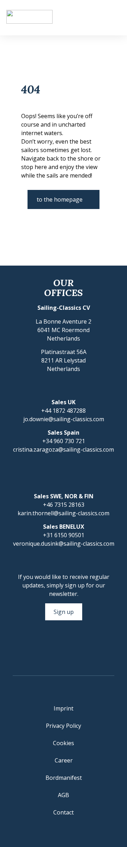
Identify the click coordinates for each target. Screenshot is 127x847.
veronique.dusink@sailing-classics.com (63, 543)
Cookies (63, 743)
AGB (63, 795)
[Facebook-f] (42, 646)
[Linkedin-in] (84, 646)
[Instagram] (56, 646)
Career (64, 760)
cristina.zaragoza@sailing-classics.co (61, 449)
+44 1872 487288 (63, 410)
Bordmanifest (64, 778)
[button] (115, 18)
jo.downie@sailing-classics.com (63, 419)
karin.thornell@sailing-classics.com (63, 513)
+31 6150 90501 (63, 535)
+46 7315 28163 (63, 505)
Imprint (63, 708)
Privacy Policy (63, 726)
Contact (63, 812)
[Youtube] (70, 646)
